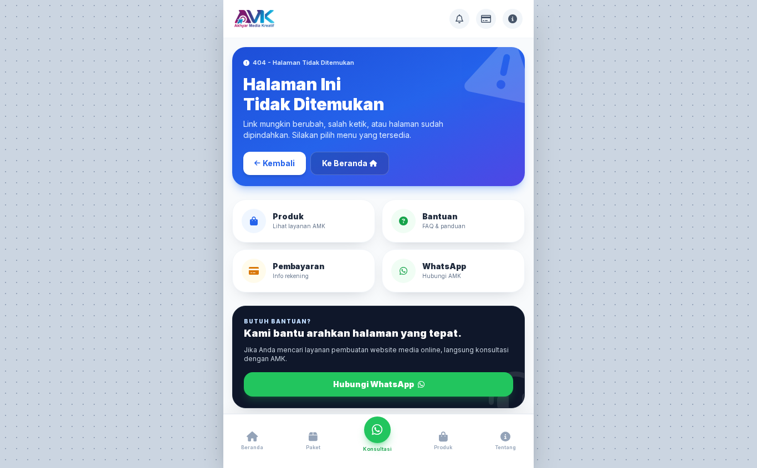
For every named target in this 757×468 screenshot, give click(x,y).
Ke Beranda (344, 163)
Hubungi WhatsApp (374, 384)
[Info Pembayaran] (486, 19)
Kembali (279, 163)
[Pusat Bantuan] (459, 19)
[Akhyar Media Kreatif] (254, 19)
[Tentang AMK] (513, 19)
